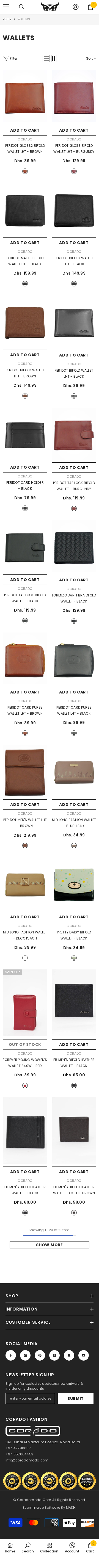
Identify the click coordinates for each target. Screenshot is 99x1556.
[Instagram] (25, 1355)
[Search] (21, 7)
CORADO (25, 139)
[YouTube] (83, 1355)
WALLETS (24, 19)
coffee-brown (74, 1212)
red (25, 1085)
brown (25, 171)
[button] (46, 58)
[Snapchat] (69, 1355)
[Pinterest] (40, 1355)
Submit (75, 1398)
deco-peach (25, 958)
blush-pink (74, 845)
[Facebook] (11, 1355)
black (25, 283)
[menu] (6, 7)
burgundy (74, 171)
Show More (49, 1245)
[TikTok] (54, 1355)
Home (7, 19)
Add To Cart (25, 130)
